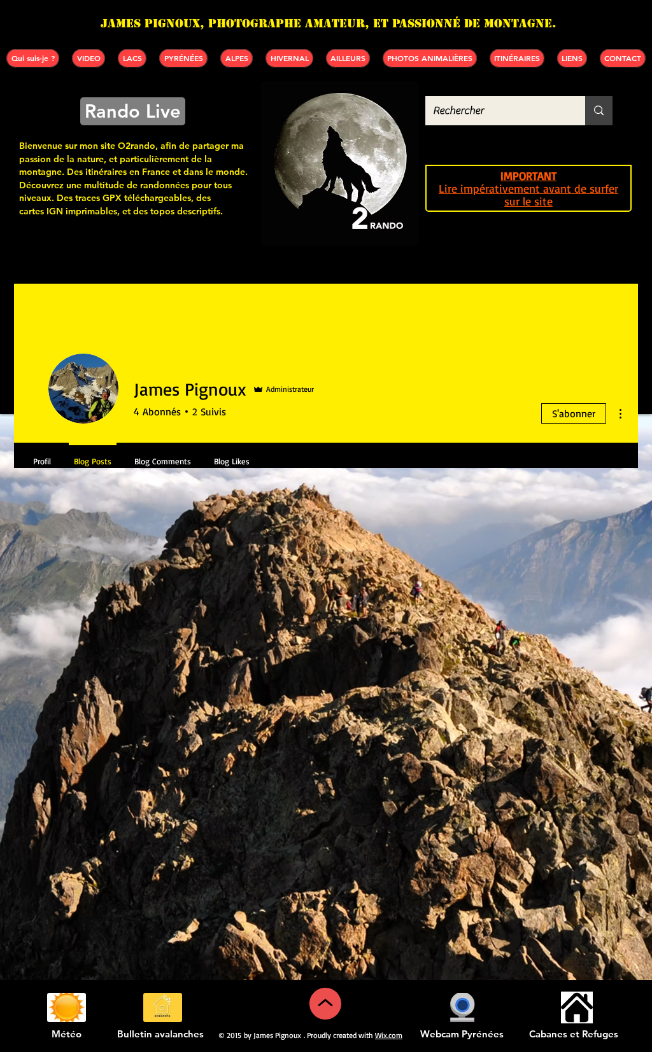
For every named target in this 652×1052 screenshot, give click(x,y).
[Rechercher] (599, 110)
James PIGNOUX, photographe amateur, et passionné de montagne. (328, 23)
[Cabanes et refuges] (576, 1007)
